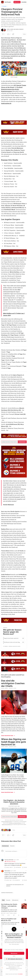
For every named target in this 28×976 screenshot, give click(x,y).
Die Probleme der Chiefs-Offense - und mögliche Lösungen (9, 906)
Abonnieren (17, 2)
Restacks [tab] (12, 846)
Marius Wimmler (19, 29)
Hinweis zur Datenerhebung (15, 823)
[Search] (25, 900)
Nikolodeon (7, 870)
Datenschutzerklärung (11, 968)
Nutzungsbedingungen (9, 963)
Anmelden (24, 2)
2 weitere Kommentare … (7, 892)
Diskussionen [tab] (15, 900)
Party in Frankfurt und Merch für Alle (8, 919)
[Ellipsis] (26, 859)
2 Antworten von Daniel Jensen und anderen (14, 885)
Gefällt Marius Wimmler (10, 861)
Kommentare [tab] (5, 846)
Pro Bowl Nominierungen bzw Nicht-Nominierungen (12, 89)
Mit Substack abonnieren (15, 959)
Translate (4, 6)
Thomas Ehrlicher (8, 859)
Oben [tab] (3, 900)
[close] (23, 927)
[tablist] (8, 845)
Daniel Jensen (10, 29)
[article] (14, 909)
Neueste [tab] (8, 900)
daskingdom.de (6, 103)
